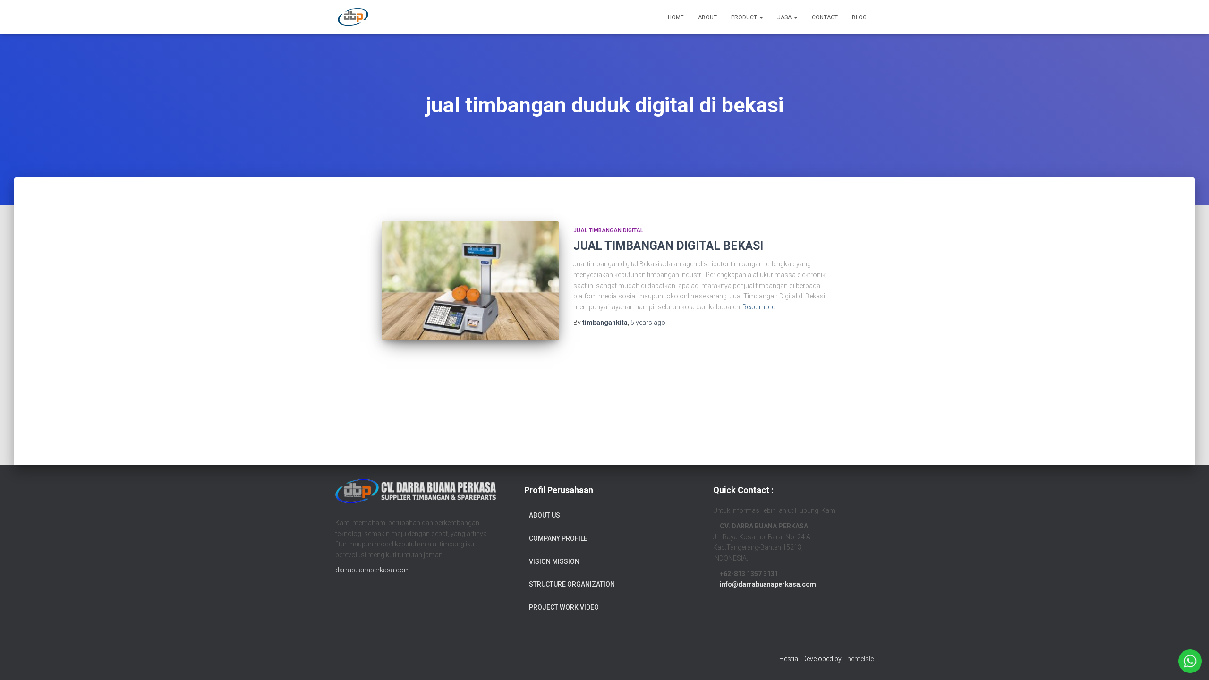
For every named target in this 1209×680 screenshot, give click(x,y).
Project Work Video (564, 607)
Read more (758, 307)
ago (647, 322)
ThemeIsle (858, 659)
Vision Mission (554, 561)
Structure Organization (572, 584)
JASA (785, 17)
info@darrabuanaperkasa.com (768, 584)
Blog (859, 17)
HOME (676, 17)
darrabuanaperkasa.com (372, 570)
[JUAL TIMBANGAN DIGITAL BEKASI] (470, 280)
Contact (825, 17)
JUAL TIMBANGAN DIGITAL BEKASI (668, 246)
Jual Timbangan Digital (608, 230)
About (707, 17)
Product (744, 17)
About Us (544, 515)
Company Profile (558, 538)
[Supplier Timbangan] (353, 17)
